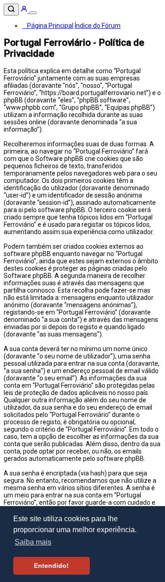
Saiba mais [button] (33, 542)
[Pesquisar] (11, 10)
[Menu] (33, 12)
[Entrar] (24, 10)
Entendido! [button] (51, 565)
